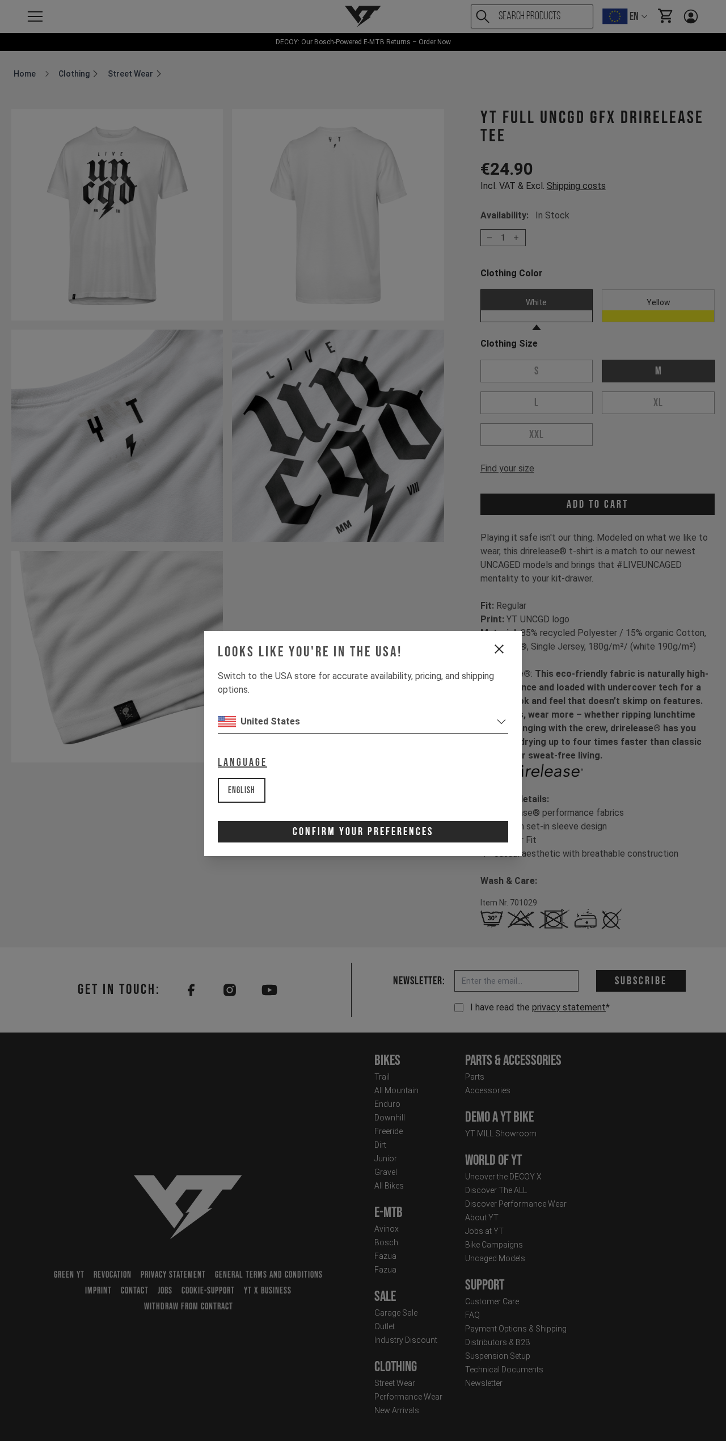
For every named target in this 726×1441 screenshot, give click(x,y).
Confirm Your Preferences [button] (363, 832)
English (241, 790)
